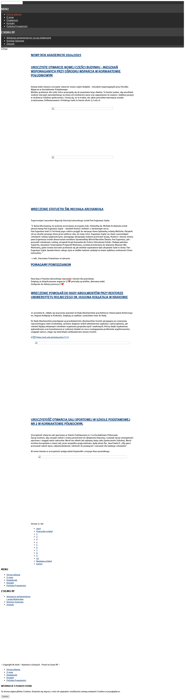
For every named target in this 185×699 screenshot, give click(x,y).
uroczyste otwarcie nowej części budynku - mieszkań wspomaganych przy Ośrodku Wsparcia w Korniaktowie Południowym (76, 71)
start (38, 528)
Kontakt (11, 23)
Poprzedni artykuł (44, 531)
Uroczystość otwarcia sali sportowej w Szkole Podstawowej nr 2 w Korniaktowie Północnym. (80, 422)
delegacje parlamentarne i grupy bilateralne (29, 37)
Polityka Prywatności (17, 26)
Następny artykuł (44, 561)
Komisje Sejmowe (15, 40)
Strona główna (14, 14)
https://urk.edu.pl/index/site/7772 (52, 337)
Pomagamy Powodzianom (51, 265)
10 (37, 558)
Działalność (12, 20)
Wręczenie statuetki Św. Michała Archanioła (67, 209)
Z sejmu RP (8, 32)
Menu (5, 8)
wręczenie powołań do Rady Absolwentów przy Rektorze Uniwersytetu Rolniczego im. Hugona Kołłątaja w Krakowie (79, 295)
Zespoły (10, 43)
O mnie (10, 17)
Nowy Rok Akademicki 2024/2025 (56, 55)
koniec (39, 564)
